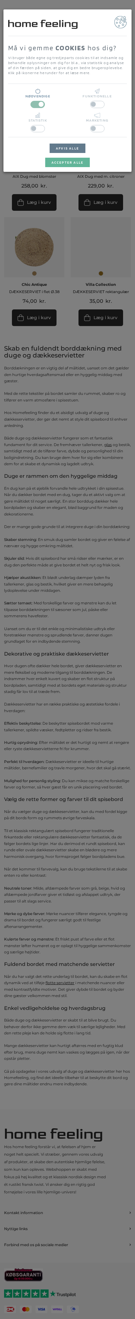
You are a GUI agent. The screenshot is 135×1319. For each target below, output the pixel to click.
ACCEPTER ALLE (67, 162)
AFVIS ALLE (67, 148)
